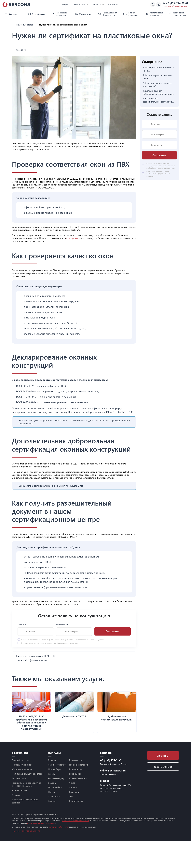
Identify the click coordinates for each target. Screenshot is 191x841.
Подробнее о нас (20, 760)
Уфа (71, 796)
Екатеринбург (55, 787)
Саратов (73, 787)
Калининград (75, 769)
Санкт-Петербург (56, 764)
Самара (52, 782)
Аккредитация (19, 778)
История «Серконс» (22, 764)
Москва (52, 760)
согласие (29, 643)
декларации (72, 237)
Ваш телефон (62, 624)
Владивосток (75, 760)
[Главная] (13, 24)
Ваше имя (22, 624)
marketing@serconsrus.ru (32, 660)
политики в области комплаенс (41, 822)
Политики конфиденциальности (50, 640)
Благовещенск (76, 800)
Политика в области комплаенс (27, 773)
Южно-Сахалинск (78, 778)
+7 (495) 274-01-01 (177, 3)
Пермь (51, 791)
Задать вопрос (163, 766)
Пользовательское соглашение (75, 820)
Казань (51, 773)
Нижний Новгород (78, 764)
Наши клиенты (19, 790)
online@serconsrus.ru (113, 770)
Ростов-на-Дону (56, 778)
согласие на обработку (58, 826)
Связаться (163, 755)
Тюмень (52, 800)
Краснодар (74, 791)
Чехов (72, 782)
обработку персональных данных (91, 640)
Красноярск (75, 773)
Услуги (65, 4)
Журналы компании (22, 769)
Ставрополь (54, 796)
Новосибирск (54, 769)
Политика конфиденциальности (26, 830)
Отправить (112, 631)
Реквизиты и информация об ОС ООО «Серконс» (26, 784)
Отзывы (16, 794)
